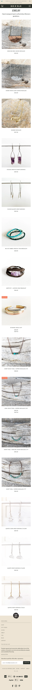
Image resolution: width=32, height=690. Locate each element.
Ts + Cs (16, 671)
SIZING (3, 630)
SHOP (2, 624)
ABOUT (3, 632)
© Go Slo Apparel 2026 (9, 668)
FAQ (2, 635)
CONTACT (3, 640)
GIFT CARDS (4, 627)
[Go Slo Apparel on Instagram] (16, 686)
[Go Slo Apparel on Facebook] (13, 686)
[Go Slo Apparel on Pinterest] (19, 686)
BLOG (2, 638)
